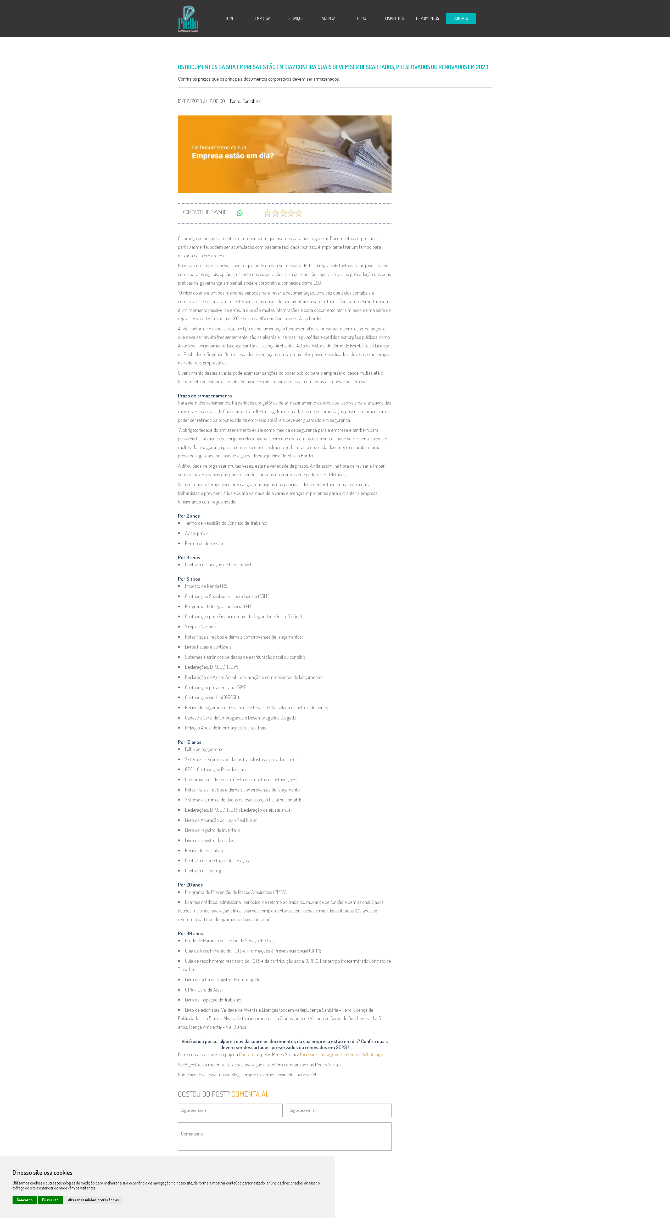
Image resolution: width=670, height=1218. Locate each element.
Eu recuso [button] (50, 1200)
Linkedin (349, 1054)
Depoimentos (427, 18)
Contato (246, 1054)
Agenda (329, 18)
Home (229, 18)
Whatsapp (373, 1054)
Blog (361, 18)
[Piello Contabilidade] (188, 18)
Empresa (262, 18)
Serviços (296, 18)
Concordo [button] (25, 1200)
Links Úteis (394, 18)
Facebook (309, 1054)
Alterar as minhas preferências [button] (93, 1200)
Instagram (329, 1054)
